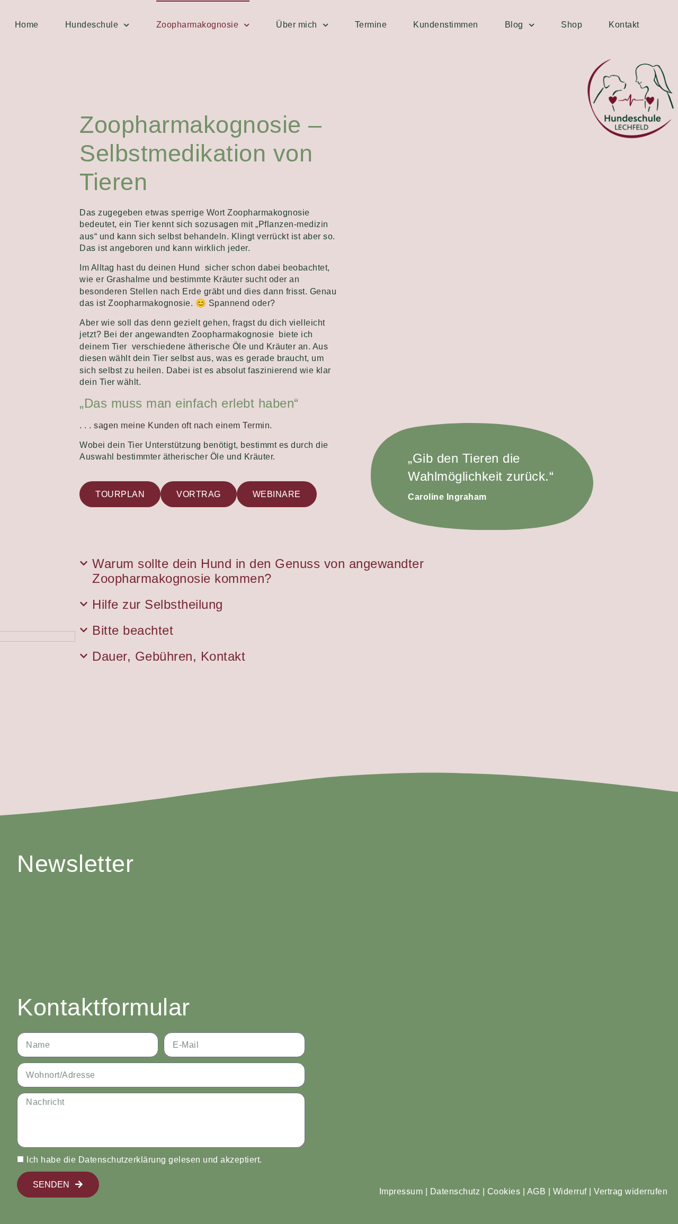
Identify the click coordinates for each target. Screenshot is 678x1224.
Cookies (504, 1191)
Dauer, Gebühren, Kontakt (168, 656)
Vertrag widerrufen (630, 1191)
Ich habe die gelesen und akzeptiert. (144, 1159)
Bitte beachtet (132, 630)
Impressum (401, 1191)
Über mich (296, 24)
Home (27, 24)
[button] (287, 571)
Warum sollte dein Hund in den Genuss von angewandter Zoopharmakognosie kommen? (258, 571)
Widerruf (570, 1191)
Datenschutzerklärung (122, 1159)
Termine (371, 24)
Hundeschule (92, 24)
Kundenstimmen (445, 24)
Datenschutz (455, 1191)
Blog (514, 24)
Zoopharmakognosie (197, 24)
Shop (571, 24)
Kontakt (624, 24)
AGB (536, 1191)
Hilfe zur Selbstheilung (157, 604)
